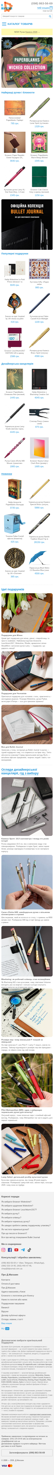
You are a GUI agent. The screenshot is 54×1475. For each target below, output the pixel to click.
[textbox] (25, 16)
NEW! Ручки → (27, 32)
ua (7, 1328)
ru (2, 1328)
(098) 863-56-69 (42, 3)
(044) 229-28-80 (16, 1439)
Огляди (7, 769)
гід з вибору (29, 773)
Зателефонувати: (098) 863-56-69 (27, 1453)
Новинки (6, 474)
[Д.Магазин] (7, 7)
